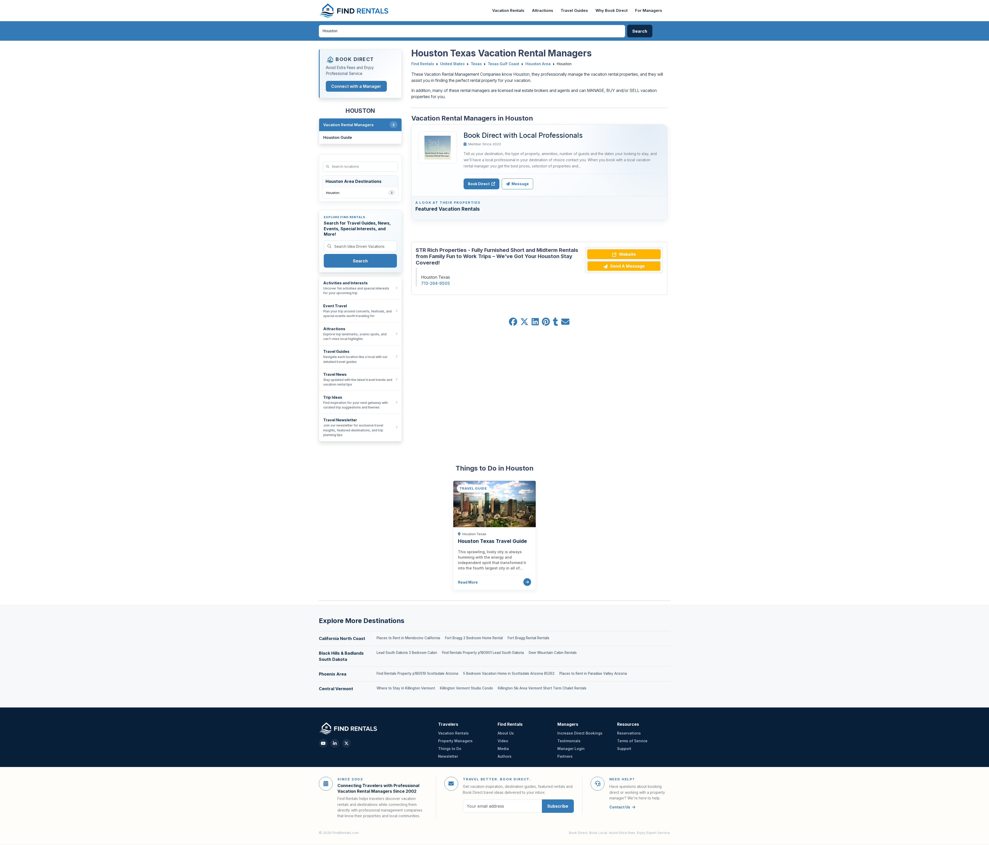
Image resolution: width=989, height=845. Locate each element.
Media (503, 748)
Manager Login (571, 748)
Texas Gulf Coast (503, 64)
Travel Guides (574, 10)
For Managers (648, 10)
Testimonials (569, 741)
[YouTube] (323, 743)
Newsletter (448, 756)
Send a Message (627, 266)
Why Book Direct (611, 10)
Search (360, 260)
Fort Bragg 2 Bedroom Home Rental (474, 638)
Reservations (629, 733)
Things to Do (449, 748)
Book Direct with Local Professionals (523, 135)
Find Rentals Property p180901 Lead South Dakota (483, 653)
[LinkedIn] (334, 743)
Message (520, 184)
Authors (504, 756)
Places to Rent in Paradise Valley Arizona (593, 673)
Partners (565, 756)
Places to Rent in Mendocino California (408, 638)
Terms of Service (632, 741)
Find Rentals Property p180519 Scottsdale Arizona (417, 673)
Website (627, 254)
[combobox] (472, 31)
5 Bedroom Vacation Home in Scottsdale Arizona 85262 (509, 673)
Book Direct (479, 184)
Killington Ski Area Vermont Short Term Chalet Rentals (542, 688)
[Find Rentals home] (354, 10)
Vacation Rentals (508, 10)
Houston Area (538, 64)
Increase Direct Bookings (579, 733)
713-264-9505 (435, 283)
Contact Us (619, 807)
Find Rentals (422, 64)
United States (452, 64)
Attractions (542, 10)
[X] (346, 743)
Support (624, 748)
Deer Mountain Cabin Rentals (553, 653)
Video (503, 741)
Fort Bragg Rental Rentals (528, 638)
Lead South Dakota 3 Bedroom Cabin (407, 653)
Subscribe (557, 806)
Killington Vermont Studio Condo (466, 688)
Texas (476, 64)
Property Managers (455, 741)
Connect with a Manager (356, 86)
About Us (506, 733)
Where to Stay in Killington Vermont (406, 688)
